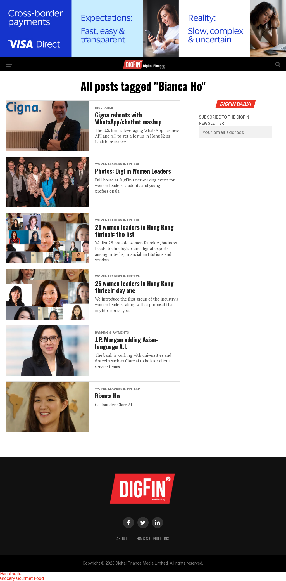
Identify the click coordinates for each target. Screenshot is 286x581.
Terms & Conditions (151, 538)
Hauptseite (11, 574)
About (121, 538)
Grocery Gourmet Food (22, 578)
